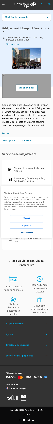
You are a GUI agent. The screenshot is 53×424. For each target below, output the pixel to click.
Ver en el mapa (12, 44)
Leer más (6, 133)
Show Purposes (26, 233)
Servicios (26, 140)
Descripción (9, 140)
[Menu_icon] (3, 5)
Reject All (26, 225)
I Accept (26, 218)
